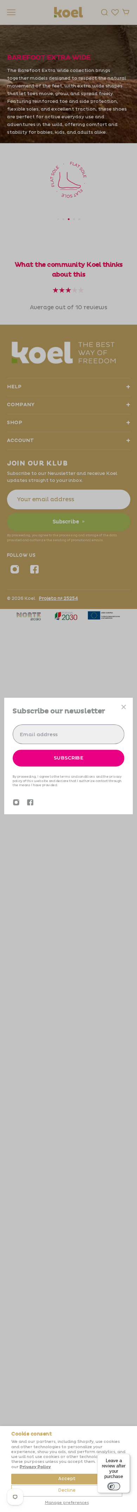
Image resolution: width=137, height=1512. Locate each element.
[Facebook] (30, 802)
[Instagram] (16, 802)
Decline (67, 1490)
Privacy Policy (35, 1467)
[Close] (123, 707)
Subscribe (68, 758)
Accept (67, 1478)
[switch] (113, 1486)
